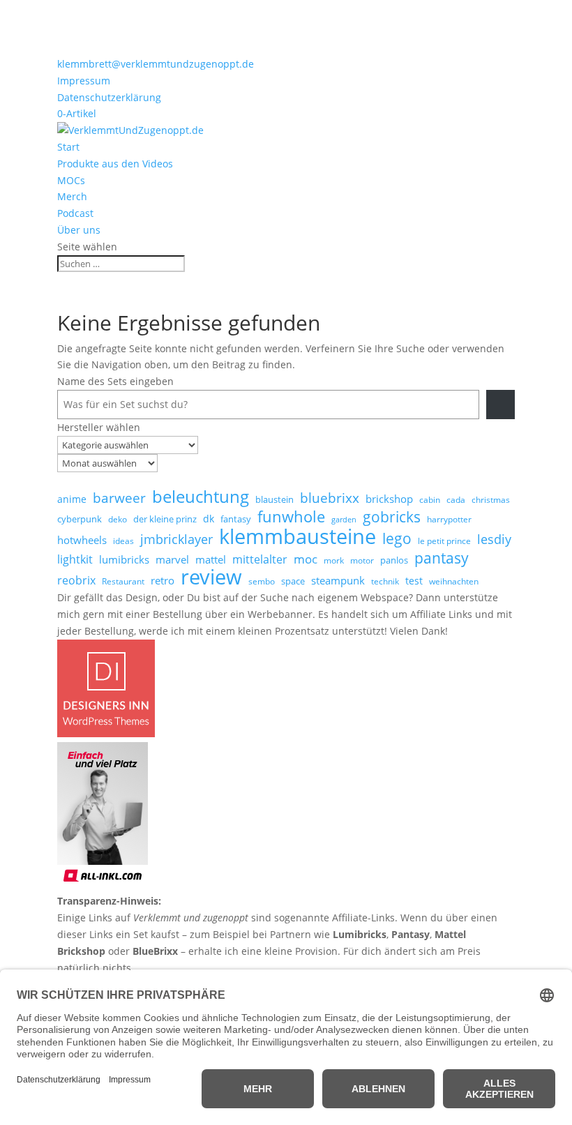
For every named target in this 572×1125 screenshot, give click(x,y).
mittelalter (259, 559)
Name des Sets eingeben (115, 381)
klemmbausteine (297, 537)
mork (334, 560)
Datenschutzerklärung (109, 97)
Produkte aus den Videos (115, 163)
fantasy (235, 519)
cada (455, 500)
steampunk (338, 580)
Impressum (83, 80)
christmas (491, 500)
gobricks (392, 517)
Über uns (78, 229)
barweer (119, 498)
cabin (429, 500)
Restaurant (123, 581)
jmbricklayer (176, 539)
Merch (72, 196)
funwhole (291, 516)
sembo (261, 581)
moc (305, 559)
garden (343, 519)
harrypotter (449, 519)
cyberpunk (79, 519)
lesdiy (494, 539)
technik (385, 581)
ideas (123, 541)
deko (117, 519)
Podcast (75, 213)
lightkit (75, 559)
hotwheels (82, 540)
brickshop (389, 499)
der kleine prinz (165, 519)
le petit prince (444, 541)
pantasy (441, 558)
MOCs (71, 180)
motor (362, 560)
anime (71, 499)
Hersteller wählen (98, 427)
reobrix (76, 580)
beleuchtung (200, 496)
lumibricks (124, 559)
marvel (172, 559)
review (211, 577)
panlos (394, 560)
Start (68, 146)
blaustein (274, 499)
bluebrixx (329, 498)
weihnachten (454, 581)
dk (208, 518)
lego (397, 538)
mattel (210, 559)
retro (162, 580)
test (414, 580)
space (293, 581)
